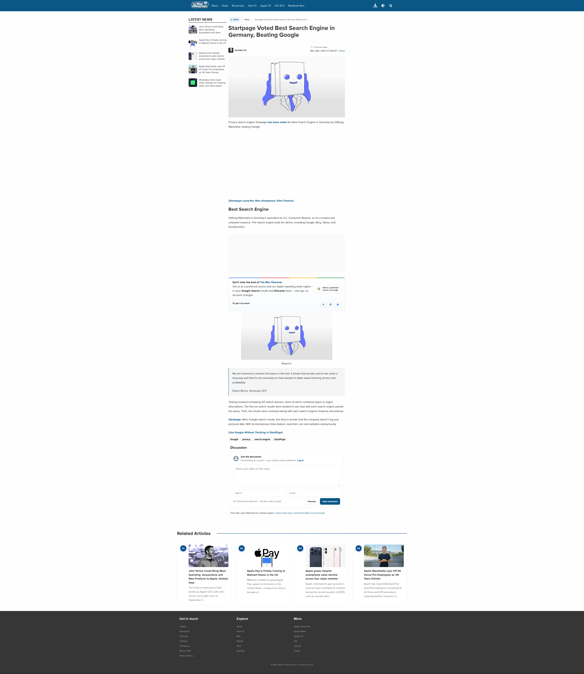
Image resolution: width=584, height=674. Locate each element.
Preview (312, 501)
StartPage (279, 439)
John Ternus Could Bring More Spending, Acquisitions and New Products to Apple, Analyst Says (208, 577)
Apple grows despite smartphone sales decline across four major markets (322, 575)
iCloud (297, 650)
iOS (295, 641)
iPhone (240, 641)
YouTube (183, 636)
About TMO (185, 650)
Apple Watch (300, 631)
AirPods (241, 650)
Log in (300, 460)
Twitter (182, 626)
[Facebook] (338, 304)
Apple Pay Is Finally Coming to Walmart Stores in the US (266, 573)
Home (235, 19)
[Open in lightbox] (286, 358)
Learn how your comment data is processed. (300, 513)
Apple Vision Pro (302, 626)
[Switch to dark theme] (383, 5)
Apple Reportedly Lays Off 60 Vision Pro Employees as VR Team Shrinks (382, 575)
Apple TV (265, 5)
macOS (297, 646)
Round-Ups (238, 5)
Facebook (184, 631)
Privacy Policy (186, 655)
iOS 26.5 (280, 5)
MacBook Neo (296, 5)
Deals (225, 5)
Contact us (184, 646)
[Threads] (331, 304)
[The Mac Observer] (200, 5)
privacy (246, 439)
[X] (323, 304)
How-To (252, 5)
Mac (239, 636)
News (215, 5)
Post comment (330, 501)
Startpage (234, 419)
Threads (183, 641)
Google (234, 439)
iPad (239, 646)
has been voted (277, 122)
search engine (262, 439)
